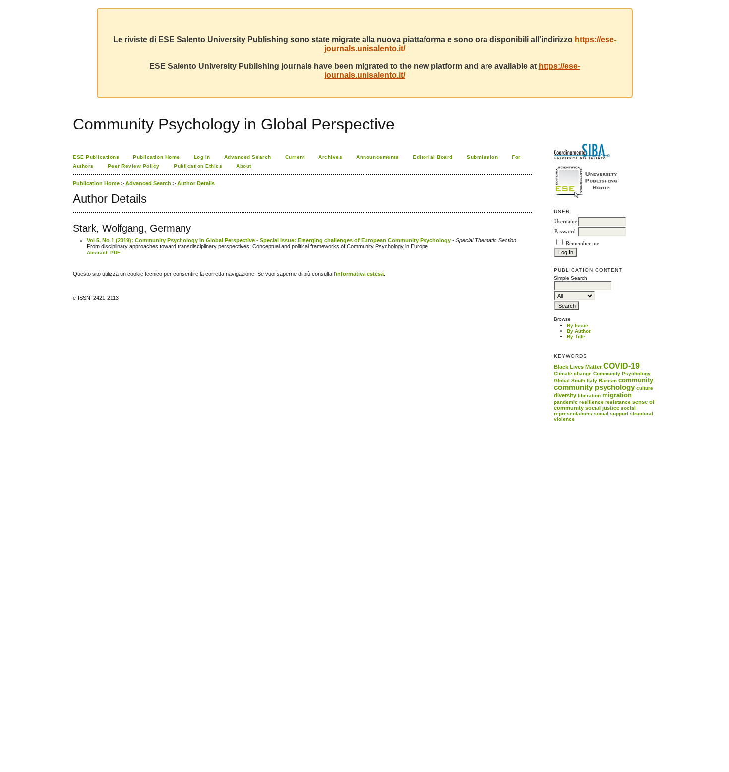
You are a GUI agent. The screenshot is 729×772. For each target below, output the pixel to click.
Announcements (377, 157)
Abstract (97, 252)
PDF (115, 252)
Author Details (196, 183)
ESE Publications (96, 157)
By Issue (577, 325)
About (243, 166)
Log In (202, 157)
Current (295, 157)
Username (565, 221)
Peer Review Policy (134, 166)
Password (565, 231)
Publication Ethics (198, 166)
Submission (482, 157)
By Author (579, 331)
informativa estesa (360, 274)
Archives (330, 157)
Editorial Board (433, 157)
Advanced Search (247, 157)
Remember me (582, 243)
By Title (576, 336)
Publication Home (156, 157)
